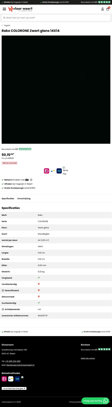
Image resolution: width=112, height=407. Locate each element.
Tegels (7, 25)
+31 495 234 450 (12, 361)
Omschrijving (23, 198)
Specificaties (8, 198)
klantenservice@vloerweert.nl (20, 365)
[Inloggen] (102, 9)
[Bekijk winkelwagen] (107, 9)
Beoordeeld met (89, 2)
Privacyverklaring (77, 402)
